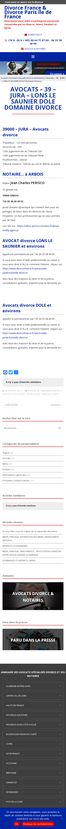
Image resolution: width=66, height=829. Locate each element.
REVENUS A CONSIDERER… (16, 545)
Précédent (11, 405)
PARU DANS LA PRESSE (33, 640)
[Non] (61, 818)
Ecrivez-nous (34, 34)
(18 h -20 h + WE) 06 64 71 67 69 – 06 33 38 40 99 (35, 41)
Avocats (7, 458)
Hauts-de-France (15, 705)
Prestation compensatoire (16, 480)
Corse (9, 743)
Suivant (56, 405)
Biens (5, 463)
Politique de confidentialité (38, 824)
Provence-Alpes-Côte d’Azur (21, 724)
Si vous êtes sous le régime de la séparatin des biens (30, 531)
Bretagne (11, 772)
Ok (16, 824)
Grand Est (11, 782)
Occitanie (11, 763)
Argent (6, 452)
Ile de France (13, 753)
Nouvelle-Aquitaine (16, 715)
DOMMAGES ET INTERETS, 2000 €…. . (21, 560)
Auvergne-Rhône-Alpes (18, 686)
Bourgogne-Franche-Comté (42, 394)
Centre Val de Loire (16, 695)
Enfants (6, 469)
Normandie (12, 792)
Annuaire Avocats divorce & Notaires (27, 78)
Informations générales (15, 474)
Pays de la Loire (14, 801)
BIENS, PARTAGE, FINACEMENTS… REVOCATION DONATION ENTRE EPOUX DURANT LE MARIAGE (32, 553)
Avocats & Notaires (35, 48)
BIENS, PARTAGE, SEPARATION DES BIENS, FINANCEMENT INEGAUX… (31, 538)
